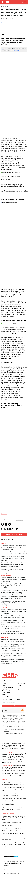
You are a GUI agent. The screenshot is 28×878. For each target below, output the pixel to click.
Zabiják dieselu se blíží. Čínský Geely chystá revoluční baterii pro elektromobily (12, 794)
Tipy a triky (4, 638)
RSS (18, 689)
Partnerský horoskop (16, 743)
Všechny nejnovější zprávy (14, 535)
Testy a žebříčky (6, 575)
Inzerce (19, 687)
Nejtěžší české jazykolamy (12, 745)
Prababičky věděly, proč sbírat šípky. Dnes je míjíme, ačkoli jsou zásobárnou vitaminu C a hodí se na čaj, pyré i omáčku (13, 824)
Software (4, 514)
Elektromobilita (14, 773)
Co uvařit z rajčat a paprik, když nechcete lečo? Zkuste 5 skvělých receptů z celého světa (13, 834)
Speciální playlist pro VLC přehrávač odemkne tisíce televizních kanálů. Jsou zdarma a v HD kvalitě (13, 655)
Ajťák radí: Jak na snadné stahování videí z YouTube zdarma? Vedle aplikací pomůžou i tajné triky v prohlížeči (12, 661)
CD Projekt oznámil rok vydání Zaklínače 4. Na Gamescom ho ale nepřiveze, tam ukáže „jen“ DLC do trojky (14, 789)
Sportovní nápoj (19, 756)
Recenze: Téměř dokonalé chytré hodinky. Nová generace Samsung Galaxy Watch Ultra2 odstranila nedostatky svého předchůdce (14, 592)
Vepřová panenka (17, 753)
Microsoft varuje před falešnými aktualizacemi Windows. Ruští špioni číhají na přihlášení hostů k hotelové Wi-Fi (14, 611)
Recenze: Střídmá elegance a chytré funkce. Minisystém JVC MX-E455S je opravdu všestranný (13, 602)
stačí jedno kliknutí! (15, 50)
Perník (17, 759)
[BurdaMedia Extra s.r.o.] (10, 675)
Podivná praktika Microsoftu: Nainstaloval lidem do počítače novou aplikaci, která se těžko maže (12, 558)
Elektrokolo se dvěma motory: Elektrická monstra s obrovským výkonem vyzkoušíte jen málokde (14, 799)
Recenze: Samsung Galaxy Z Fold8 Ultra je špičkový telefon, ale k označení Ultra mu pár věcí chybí (13, 585)
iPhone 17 (22, 773)
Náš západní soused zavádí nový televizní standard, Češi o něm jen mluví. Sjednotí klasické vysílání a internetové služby (12, 564)
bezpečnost (5, 607)
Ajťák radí (15, 746)
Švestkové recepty (6, 761)
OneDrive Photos (13, 768)
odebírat (14, 706)
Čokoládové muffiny (13, 754)
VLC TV (3, 775)
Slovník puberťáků (6, 743)
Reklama (4, 685)
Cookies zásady (6, 696)
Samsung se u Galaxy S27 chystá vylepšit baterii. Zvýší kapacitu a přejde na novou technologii (12, 571)
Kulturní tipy (9, 746)
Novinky (7, 6)
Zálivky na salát (5, 757)
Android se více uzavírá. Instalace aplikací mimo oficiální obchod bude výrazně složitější (13, 808)
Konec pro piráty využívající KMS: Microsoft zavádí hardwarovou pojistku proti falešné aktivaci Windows (12, 633)
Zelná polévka (22, 757)
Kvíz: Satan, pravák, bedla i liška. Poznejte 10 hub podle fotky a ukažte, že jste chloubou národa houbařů (13, 818)
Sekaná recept (10, 759)
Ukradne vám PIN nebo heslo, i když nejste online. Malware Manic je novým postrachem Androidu (14, 783)
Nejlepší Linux (21, 775)
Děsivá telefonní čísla (17, 742)
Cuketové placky (14, 757)
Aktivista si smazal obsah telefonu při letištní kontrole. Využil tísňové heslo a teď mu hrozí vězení (13, 622)
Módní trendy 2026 (14, 748)
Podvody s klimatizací (12, 775)
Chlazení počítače (17, 765)
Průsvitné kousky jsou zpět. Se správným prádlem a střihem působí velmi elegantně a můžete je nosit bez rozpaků (14, 844)
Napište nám (19, 520)
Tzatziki (4, 759)
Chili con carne (10, 756)
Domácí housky (15, 761)
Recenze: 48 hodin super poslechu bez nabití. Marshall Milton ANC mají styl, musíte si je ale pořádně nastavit (13, 579)
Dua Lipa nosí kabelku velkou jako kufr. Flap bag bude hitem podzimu (13, 838)
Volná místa (5, 683)
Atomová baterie (10, 772)
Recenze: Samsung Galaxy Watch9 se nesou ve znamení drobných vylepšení (13, 803)
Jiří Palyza (4, 18)
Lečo (21, 759)
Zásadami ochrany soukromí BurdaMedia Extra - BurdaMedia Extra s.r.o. (13, 720)
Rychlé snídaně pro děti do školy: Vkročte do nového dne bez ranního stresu (12, 829)
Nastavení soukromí (7, 691)
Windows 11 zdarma (15, 770)
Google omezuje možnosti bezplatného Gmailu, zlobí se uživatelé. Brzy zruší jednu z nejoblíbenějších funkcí (14, 547)
